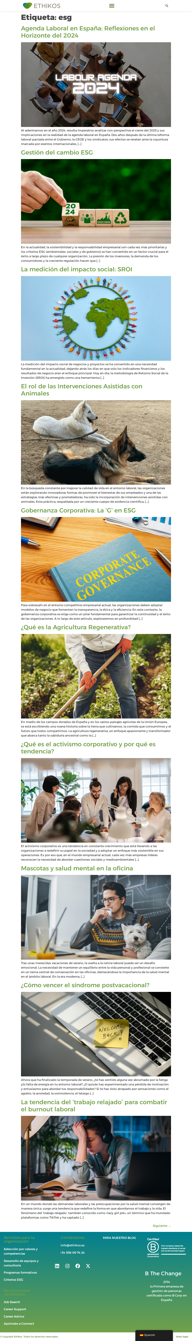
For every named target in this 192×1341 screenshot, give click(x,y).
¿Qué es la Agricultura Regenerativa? (75, 627)
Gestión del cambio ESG (57, 152)
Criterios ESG (13, 1279)
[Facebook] (77, 1266)
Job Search (12, 1302)
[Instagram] (67, 1266)
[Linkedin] (57, 1266)
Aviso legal (182, 1336)
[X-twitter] (88, 1266)
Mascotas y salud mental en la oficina (77, 868)
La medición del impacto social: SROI (76, 269)
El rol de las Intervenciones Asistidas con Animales (81, 390)
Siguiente (162, 1226)
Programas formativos (21, 1272)
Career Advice (14, 1316)
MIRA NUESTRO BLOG (119, 1238)
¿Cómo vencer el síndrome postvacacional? (85, 985)
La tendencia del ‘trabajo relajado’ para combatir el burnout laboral (94, 1105)
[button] (112, 6)
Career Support (15, 1309)
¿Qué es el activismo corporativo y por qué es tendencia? (88, 747)
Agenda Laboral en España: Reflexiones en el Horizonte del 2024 (88, 32)
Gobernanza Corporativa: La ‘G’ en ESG (78, 510)
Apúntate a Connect (19, 1323)
